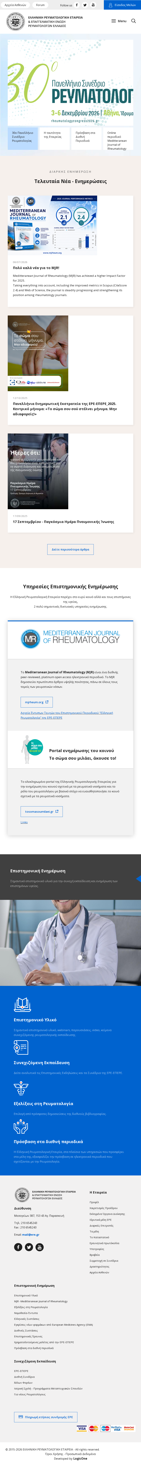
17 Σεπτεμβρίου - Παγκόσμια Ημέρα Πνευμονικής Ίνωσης (63, 521)
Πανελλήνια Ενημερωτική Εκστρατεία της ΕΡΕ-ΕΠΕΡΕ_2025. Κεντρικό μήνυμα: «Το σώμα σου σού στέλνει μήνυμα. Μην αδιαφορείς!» (65, 408)
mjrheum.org (34, 702)
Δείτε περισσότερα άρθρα (70, 549)
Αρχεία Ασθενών (15, 5)
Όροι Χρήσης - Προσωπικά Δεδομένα (70, 1454)
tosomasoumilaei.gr (39, 812)
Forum (40, 5)
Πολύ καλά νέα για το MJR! (36, 267)
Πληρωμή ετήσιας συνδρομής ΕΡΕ (49, 1417)
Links (24, 822)
